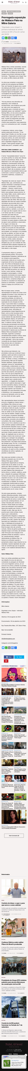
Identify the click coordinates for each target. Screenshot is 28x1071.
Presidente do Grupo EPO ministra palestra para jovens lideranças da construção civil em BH (14, 982)
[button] (2, 2)
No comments (18, 43)
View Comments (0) (14, 835)
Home (10, 1054)
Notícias (10, 13)
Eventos (4, 13)
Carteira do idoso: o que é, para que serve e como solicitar (13, 904)
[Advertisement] (14, 855)
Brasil (3, 11)
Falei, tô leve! (18, 1049)
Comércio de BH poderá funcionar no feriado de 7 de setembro (12, 1025)
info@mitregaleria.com (8, 638)
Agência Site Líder (18, 1050)
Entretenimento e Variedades (14, 11)
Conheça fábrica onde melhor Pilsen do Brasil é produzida (12, 943)
